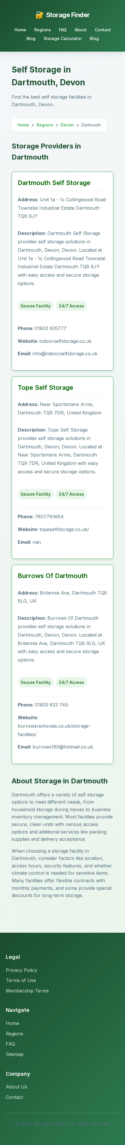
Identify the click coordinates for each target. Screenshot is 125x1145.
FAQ (63, 29)
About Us (16, 1087)
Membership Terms (27, 991)
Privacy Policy (21, 970)
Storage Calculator (63, 38)
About (81, 29)
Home (20, 29)
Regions (42, 29)
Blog (30, 38)
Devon (67, 124)
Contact (103, 29)
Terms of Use (21, 980)
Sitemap (15, 1054)
